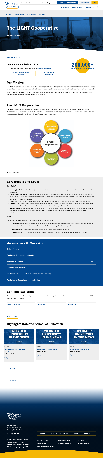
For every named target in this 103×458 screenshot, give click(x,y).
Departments (19, 14)
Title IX (21, 442)
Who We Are (90, 7)
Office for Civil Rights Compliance (18, 445)
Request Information (59, 433)
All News (12, 368)
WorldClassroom (83, 443)
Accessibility (41, 443)
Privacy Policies (12, 442)
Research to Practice (15, 261)
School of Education (13, 305)
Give (95, 3)
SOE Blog (42, 14)
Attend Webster (77, 7)
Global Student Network (16, 268)
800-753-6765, (26, 68)
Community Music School (45, 446)
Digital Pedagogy (13, 249)
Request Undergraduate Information (21, 73)
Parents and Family (64, 443)
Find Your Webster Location (28, 3)
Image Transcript (14, 172)
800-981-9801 (11, 425)
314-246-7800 (14, 68)
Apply (61, 3)
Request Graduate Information (49, 73)
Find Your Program (47, 3)
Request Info (71, 3)
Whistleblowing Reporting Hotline (18, 447)
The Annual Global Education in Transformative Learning (29, 274)
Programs (8, 14)
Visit (76, 433)
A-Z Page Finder (42, 440)
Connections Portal (64, 440)
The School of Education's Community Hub (23, 280)
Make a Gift (88, 433)
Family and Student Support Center (21, 255)
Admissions (41, 305)
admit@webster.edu (44, 68)
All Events (12, 380)
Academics (65, 7)
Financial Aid (72, 305)
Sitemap (81, 440)
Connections (85, 3)
